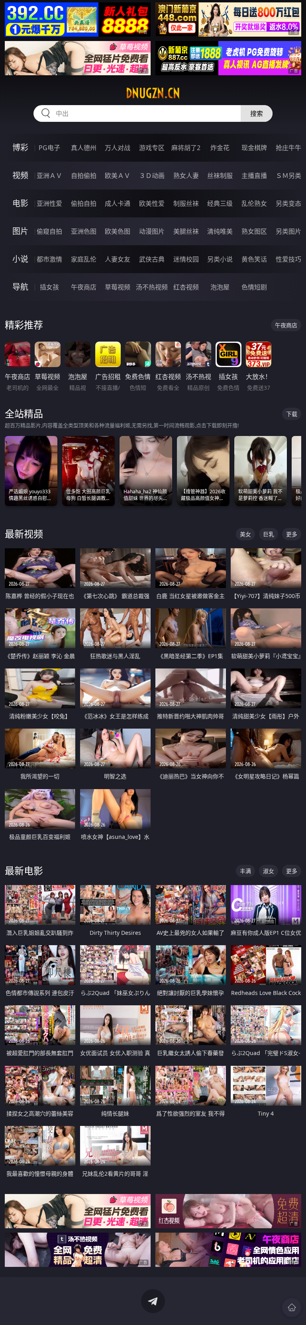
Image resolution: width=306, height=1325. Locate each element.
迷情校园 (186, 259)
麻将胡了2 (185, 147)
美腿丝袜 (186, 231)
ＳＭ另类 (288, 175)
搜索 (256, 113)
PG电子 (49, 147)
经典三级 (220, 203)
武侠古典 (152, 259)
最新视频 (24, 533)
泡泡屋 (220, 287)
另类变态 (288, 203)
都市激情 (49, 259)
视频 (20, 175)
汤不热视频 (152, 287)
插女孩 (49, 287)
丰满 (245, 871)
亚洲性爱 (49, 203)
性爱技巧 (288, 259)
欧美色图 (117, 231)
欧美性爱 (152, 203)
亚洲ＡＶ (49, 175)
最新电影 (24, 870)
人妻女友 (117, 259)
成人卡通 (117, 203)
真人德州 (83, 147)
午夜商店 (83, 287)
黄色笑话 (254, 259)
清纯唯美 (220, 231)
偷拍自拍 (83, 203)
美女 (245, 534)
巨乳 (268, 534)
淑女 (268, 871)
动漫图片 (152, 231)
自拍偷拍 (83, 175)
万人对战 (117, 147)
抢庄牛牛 (288, 147)
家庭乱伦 (83, 259)
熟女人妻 (186, 175)
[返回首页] (291, 1307)
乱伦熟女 (254, 203)
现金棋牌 (254, 147)
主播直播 (254, 175)
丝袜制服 (220, 175)
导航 (20, 286)
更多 (291, 534)
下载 (291, 414)
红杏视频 (186, 287)
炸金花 (220, 147)
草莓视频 (117, 287)
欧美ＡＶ (117, 175)
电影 (20, 203)
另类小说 (220, 259)
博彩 (20, 147)
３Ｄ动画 (152, 175)
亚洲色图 (83, 231)
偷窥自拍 (49, 231)
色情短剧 (254, 287)
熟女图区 (254, 231)
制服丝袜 (186, 203)
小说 (20, 259)
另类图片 (288, 231)
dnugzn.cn (153, 93)
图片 (20, 231)
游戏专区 (152, 147)
